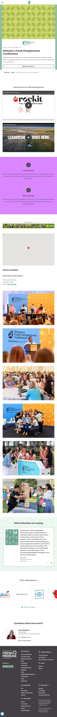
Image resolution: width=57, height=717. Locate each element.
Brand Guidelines (25, 710)
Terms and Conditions (44, 695)
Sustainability (24, 676)
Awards (40, 668)
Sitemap (41, 688)
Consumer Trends (25, 656)
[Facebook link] (4, 666)
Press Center (24, 703)
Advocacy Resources (26, 654)
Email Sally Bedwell (25, 640)
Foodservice (24, 665)
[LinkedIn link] (9, 666)
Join (22, 688)
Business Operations (26, 658)
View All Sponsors (29, 607)
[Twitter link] (6, 666)
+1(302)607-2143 (25, 637)
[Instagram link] (12, 666)
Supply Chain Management (28, 674)
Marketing (23, 670)
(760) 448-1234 (11, 284)
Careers (23, 708)
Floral (22, 661)
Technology (24, 681)
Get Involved (24, 690)
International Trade (26, 667)
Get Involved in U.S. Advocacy (46, 659)
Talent (22, 678)
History (23, 701)
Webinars (41, 666)
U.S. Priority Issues (43, 655)
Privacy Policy (42, 692)
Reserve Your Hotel (27, 66)
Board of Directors (26, 706)
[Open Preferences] (2, 714)
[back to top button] (53, 708)
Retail (22, 672)
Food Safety (24, 663)
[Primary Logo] (29, 2)
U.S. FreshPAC (42, 657)
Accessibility (42, 690)
